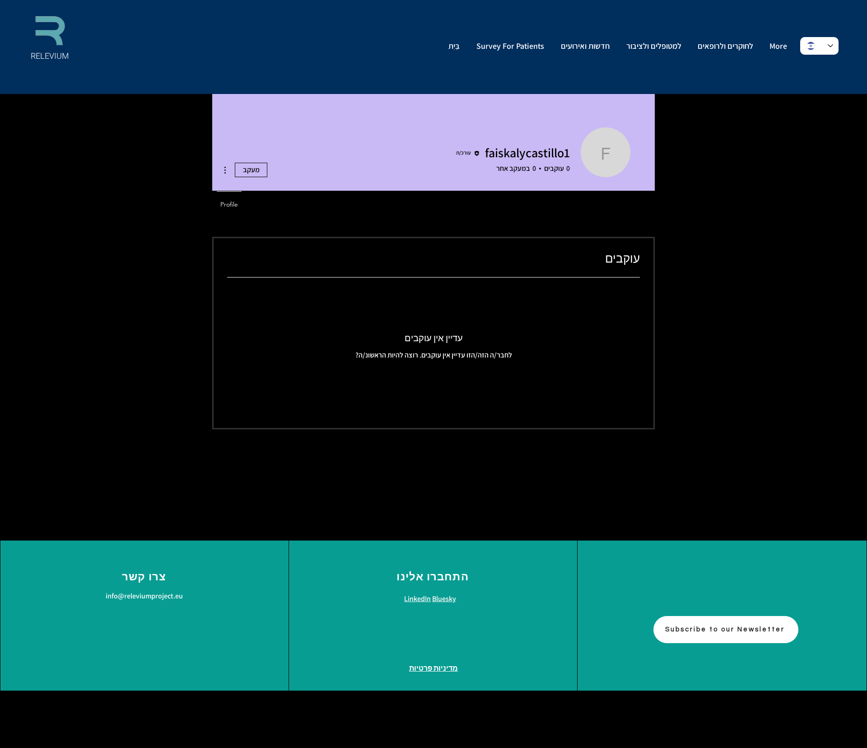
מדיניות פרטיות (433, 668)
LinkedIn (417, 598)
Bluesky (444, 598)
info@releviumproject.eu (144, 596)
